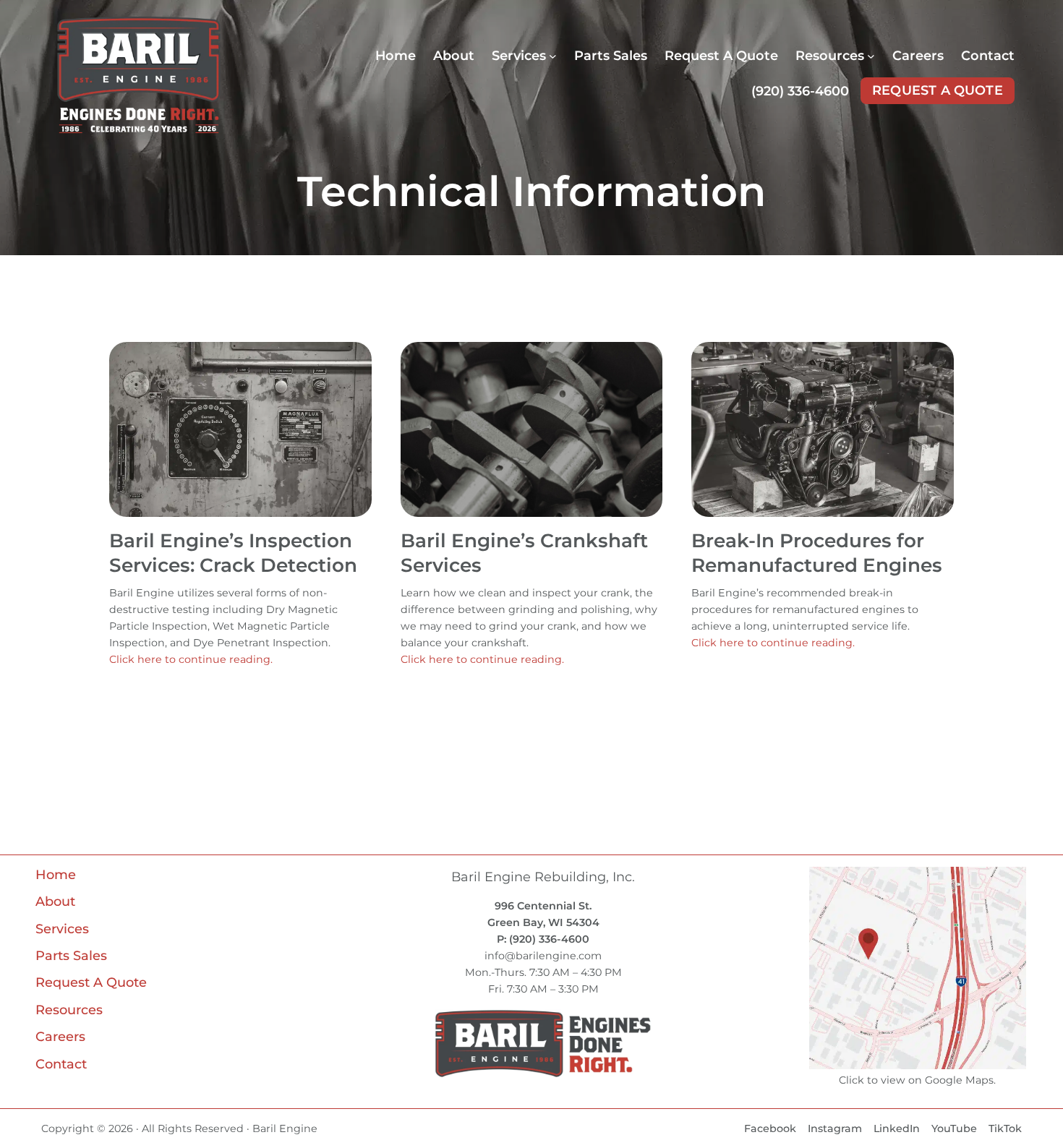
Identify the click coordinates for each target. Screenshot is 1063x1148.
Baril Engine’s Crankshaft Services (524, 553)
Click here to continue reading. (191, 659)
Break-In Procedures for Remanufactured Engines (816, 553)
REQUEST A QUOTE (937, 90)
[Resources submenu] (871, 56)
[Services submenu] (553, 56)
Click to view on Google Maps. (917, 1080)
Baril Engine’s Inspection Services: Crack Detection (233, 553)
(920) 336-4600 (800, 90)
